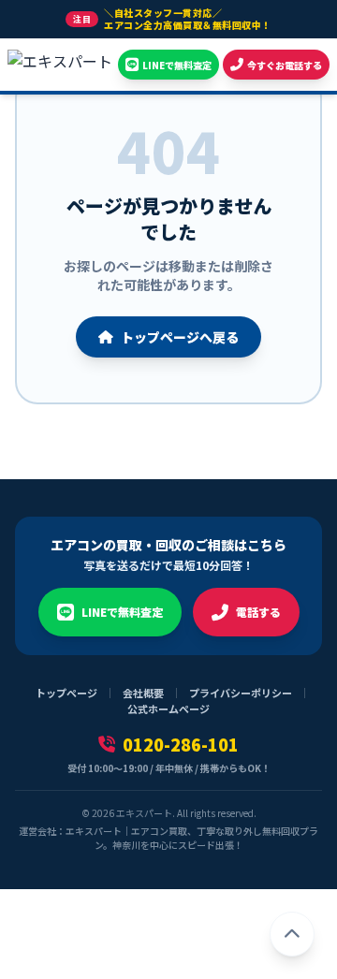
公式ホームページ (168, 708)
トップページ (66, 692)
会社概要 (143, 692)
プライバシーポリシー (240, 692)
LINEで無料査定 (122, 612)
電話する (258, 612)
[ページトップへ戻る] (292, 934)
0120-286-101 (181, 744)
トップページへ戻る (180, 337)
